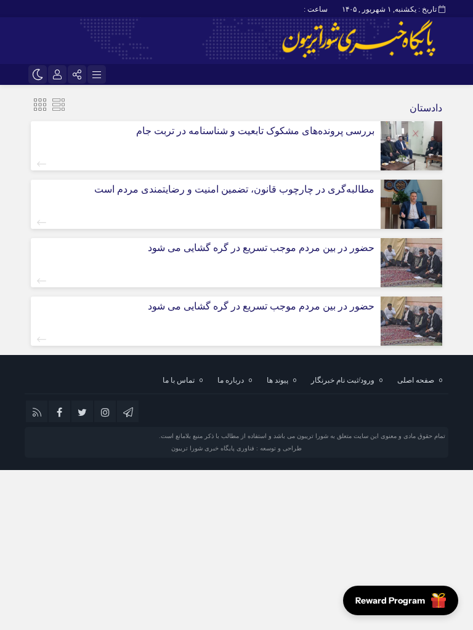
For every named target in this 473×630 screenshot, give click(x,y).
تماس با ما (179, 380)
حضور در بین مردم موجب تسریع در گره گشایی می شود (261, 247)
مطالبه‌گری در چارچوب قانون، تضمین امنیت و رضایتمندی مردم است (234, 189)
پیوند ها (277, 380)
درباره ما (230, 380)
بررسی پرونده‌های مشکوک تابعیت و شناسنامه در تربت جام (255, 131)
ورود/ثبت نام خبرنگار (342, 380)
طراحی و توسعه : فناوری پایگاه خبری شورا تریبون (236, 448)
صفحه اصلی (415, 380)
